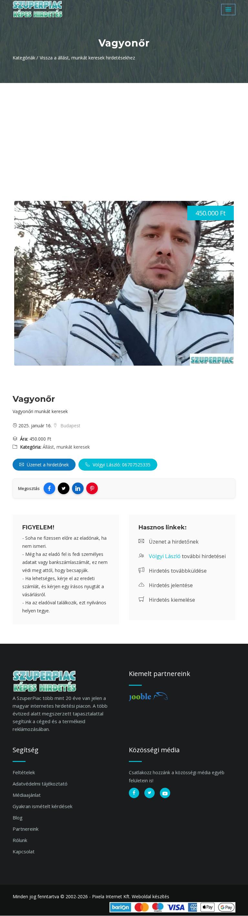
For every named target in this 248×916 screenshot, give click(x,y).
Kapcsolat (24, 851)
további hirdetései (187, 556)
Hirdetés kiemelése (171, 599)
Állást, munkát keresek (66, 447)
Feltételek (24, 772)
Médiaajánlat (27, 795)
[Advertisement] (124, 131)
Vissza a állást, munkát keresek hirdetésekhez (87, 58)
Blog (18, 817)
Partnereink (25, 829)
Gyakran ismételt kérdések (42, 806)
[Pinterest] (92, 488)
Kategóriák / (25, 58)
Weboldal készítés (150, 896)
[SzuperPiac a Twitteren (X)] (149, 793)
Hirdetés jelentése (170, 585)
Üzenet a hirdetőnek (47, 465)
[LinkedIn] (78, 488)
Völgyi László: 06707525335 (120, 465)
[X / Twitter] (63, 488)
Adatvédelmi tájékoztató (40, 783)
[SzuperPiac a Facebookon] (134, 793)
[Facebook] (49, 488)
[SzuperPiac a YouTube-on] (165, 793)
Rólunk (20, 840)
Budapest (69, 425)
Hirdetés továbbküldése (177, 570)
